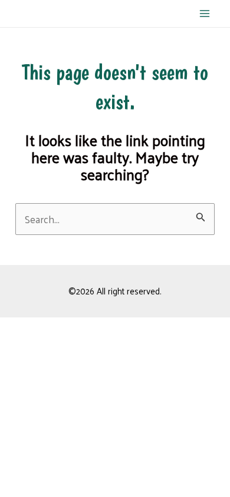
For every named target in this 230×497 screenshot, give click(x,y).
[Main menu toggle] (205, 13)
